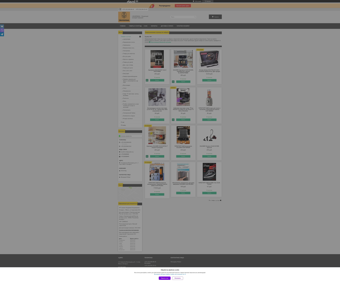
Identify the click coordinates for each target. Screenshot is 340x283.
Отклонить (178, 278)
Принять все (164, 278)
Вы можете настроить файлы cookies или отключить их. (169, 274)
